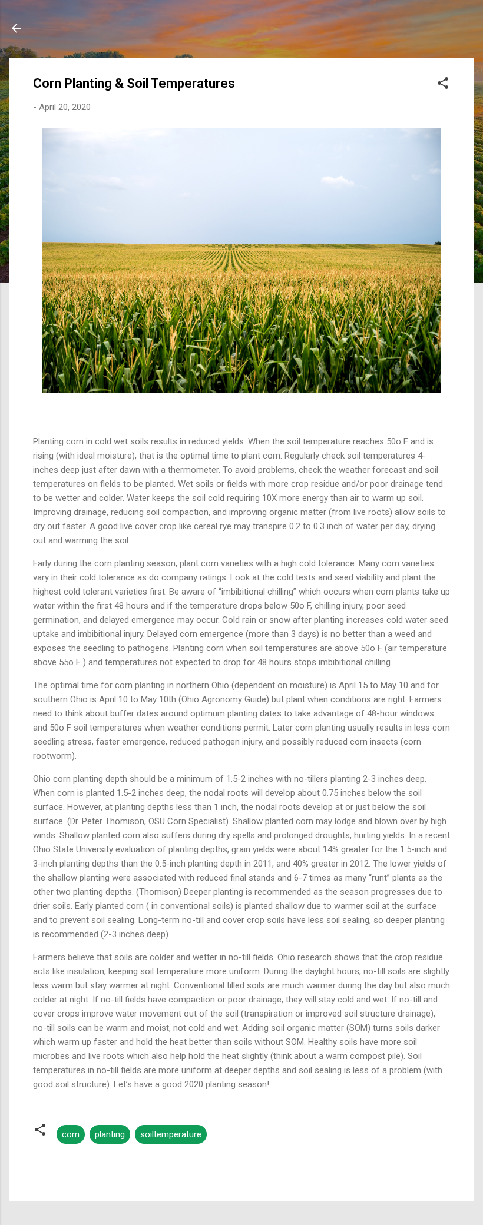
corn (71, 1134)
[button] (443, 85)
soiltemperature (170, 1134)
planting (110, 1134)
